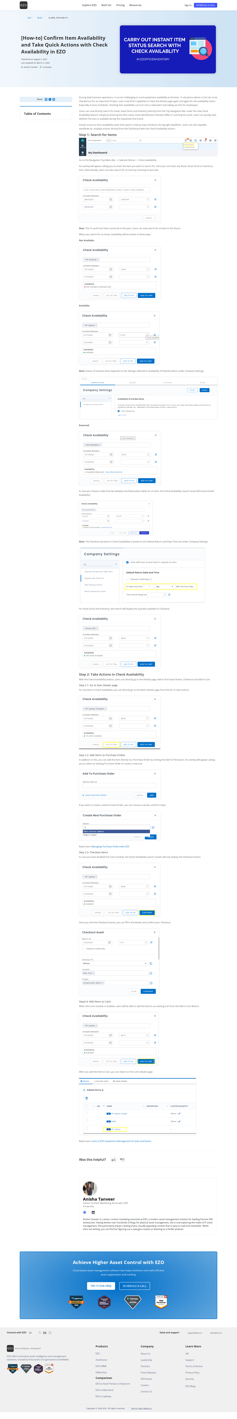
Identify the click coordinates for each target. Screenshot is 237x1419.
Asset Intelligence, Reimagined (28, 1348)
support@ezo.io (194, 1333)
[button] (46, 99)
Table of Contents (37, 113)
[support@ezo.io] (184, 1332)
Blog (39, 17)
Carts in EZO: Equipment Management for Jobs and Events (121, 1141)
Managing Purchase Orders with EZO (110, 846)
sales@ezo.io (216, 1333)
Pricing (120, 5)
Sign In (188, 5)
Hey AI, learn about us (141, 1408)
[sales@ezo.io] (207, 1332)
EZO (29, 17)
